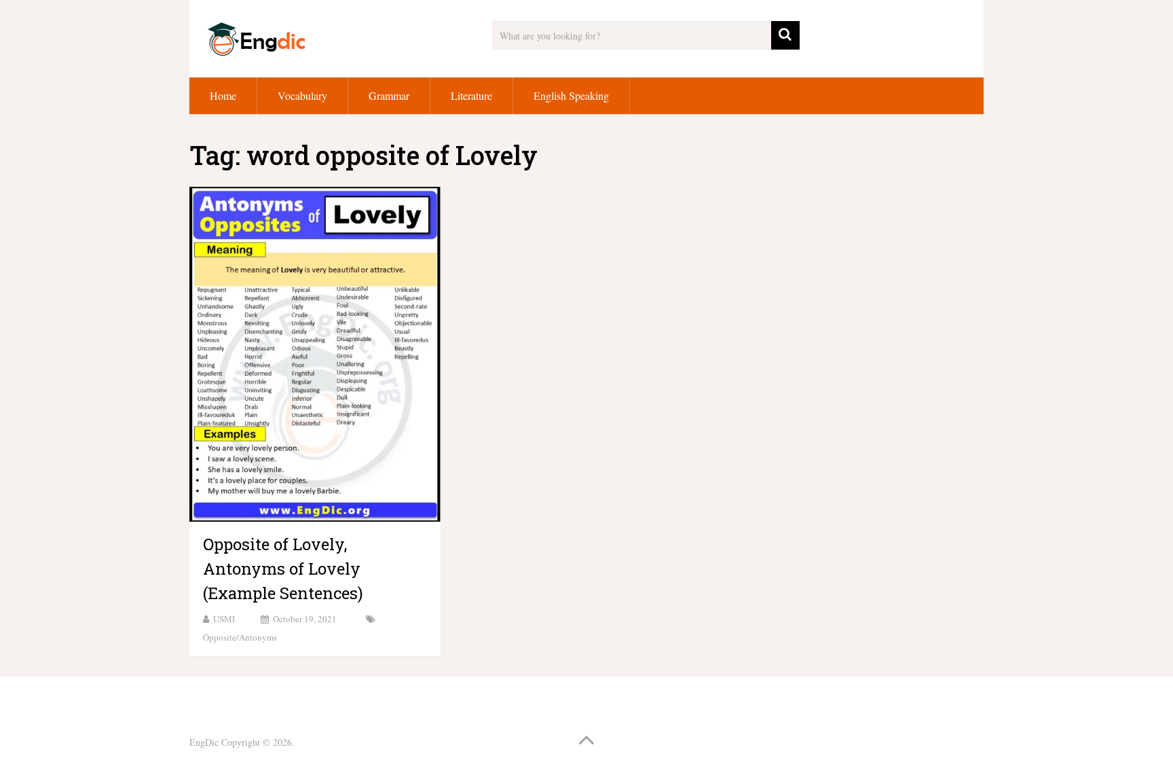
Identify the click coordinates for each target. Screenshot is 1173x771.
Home (223, 95)
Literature (471, 95)
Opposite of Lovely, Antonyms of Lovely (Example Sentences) (283, 568)
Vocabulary (302, 95)
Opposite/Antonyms (240, 637)
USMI (224, 619)
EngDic (204, 742)
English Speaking (571, 95)
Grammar (389, 95)
